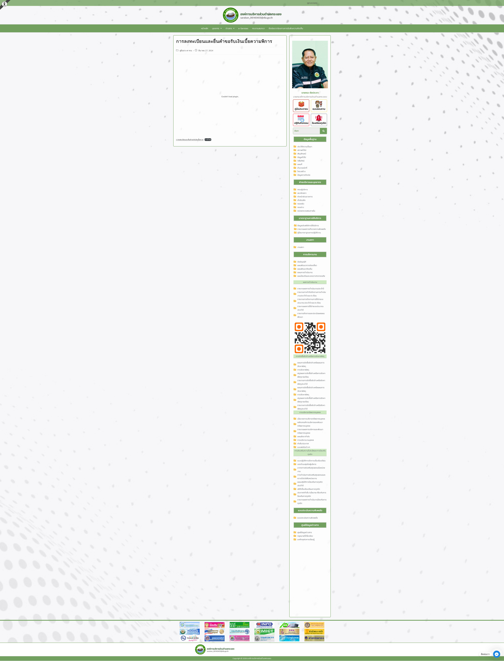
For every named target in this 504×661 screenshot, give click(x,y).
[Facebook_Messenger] (496, 654)
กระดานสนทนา (258, 28)
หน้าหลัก (204, 28)
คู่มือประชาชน (186, 50)
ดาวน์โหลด (207, 140)
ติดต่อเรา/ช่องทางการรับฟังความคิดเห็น (286, 28)
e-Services (243, 28)
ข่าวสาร (229, 28)
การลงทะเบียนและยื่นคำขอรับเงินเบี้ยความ (189, 140)
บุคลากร (215, 28)
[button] (217, 28)
